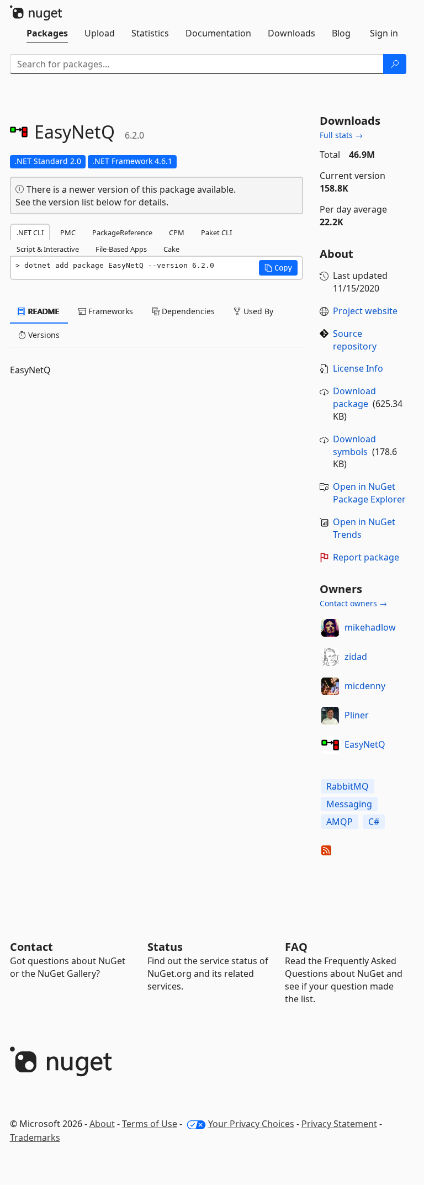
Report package (366, 557)
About (102, 1124)
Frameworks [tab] (109, 311)
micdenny (364, 686)
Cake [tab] (171, 249)
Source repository (355, 339)
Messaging (349, 804)
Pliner (356, 715)
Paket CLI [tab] (216, 232)
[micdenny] (330, 686)
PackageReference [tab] (122, 232)
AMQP (339, 822)
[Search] (394, 64)
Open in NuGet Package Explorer (369, 492)
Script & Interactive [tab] (48, 249)
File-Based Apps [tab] (121, 249)
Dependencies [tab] (187, 311)
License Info (358, 368)
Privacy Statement (339, 1124)
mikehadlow (370, 627)
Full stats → (341, 135)
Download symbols (354, 445)
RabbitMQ (347, 786)
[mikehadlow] (330, 628)
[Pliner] (330, 716)
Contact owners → (353, 603)
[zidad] (330, 657)
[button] (278, 268)
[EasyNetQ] (330, 745)
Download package (354, 397)
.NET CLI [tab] (30, 232)
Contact (31, 946)
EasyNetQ (364, 744)
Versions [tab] (43, 335)
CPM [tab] (176, 232)
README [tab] (43, 311)
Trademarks (35, 1137)
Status (165, 946)
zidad (355, 656)
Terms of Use (149, 1124)
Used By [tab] (257, 311)
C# (373, 822)
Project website (365, 311)
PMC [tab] (68, 232)
